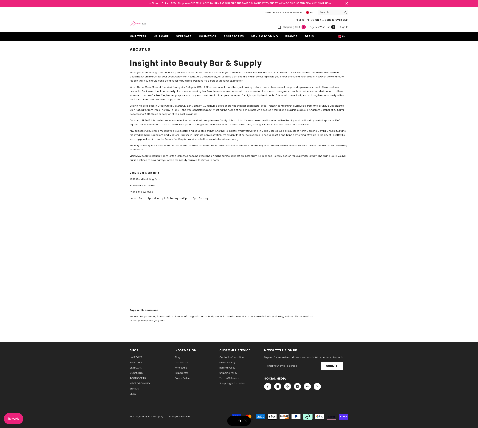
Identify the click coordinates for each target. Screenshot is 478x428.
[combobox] (330, 12)
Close (346, 3)
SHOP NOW (324, 3)
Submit (331, 366)
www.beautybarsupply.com (151, 156)
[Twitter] (317, 386)
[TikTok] (297, 386)
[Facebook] (267, 386)
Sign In (344, 27)
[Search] (333, 12)
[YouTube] (307, 386)
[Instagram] (277, 386)
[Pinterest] (287, 386)
